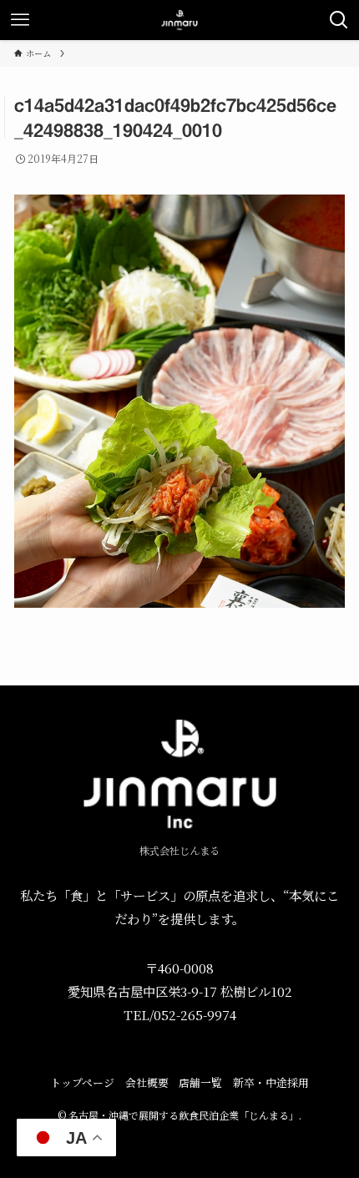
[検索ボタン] (339, 20)
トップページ (82, 1082)
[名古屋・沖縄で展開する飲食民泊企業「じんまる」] (179, 20)
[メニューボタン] (20, 20)
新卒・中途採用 (271, 1082)
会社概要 (147, 1082)
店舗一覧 (200, 1082)
